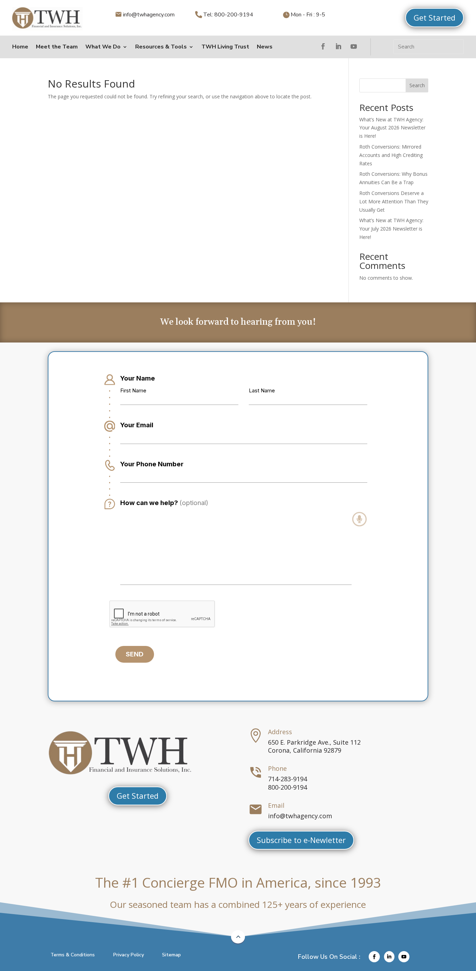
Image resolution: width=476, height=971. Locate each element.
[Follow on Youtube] (353, 46)
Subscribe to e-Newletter (301, 840)
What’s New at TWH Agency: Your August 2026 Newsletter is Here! (392, 128)
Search (417, 85)
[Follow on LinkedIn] (338, 46)
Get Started (434, 17)
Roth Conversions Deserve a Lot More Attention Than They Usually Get (393, 201)
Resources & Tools (161, 47)
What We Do (103, 47)
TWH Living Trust (225, 47)
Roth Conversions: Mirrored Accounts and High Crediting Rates (391, 155)
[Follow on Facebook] (323, 46)
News (264, 47)
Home (20, 47)
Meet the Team (57, 47)
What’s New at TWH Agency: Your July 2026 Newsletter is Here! (391, 228)
